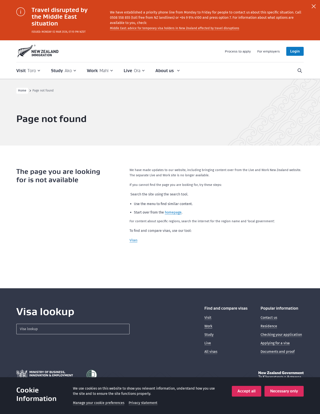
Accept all (246, 391)
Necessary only (284, 391)
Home (22, 90)
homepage (173, 212)
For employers (268, 51)
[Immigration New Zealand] (38, 51)
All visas (210, 352)
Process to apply (238, 51)
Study (209, 335)
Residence (269, 326)
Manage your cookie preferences (98, 403)
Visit (207, 318)
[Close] (314, 6)
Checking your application (281, 335)
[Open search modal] (300, 71)
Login (295, 51)
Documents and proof (278, 352)
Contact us (269, 318)
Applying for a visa (275, 343)
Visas (133, 240)
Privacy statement (143, 403)
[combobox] (73, 329)
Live (207, 343)
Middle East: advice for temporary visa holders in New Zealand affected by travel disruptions (174, 28)
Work (208, 326)
